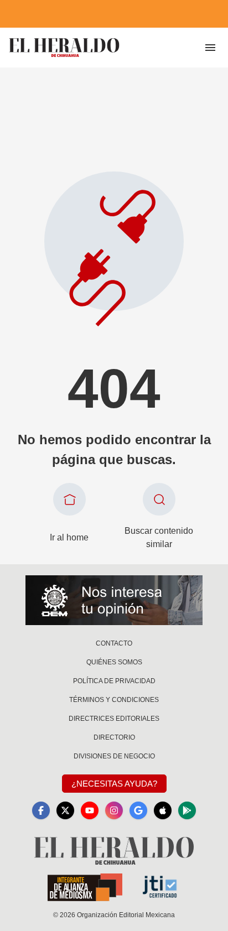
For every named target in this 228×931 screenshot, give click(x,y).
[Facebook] (41, 810)
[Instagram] (114, 810)
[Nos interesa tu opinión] (114, 600)
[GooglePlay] (187, 810)
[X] (65, 810)
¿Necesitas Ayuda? (114, 783)
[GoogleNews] (138, 810)
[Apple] (163, 810)
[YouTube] (90, 810)
